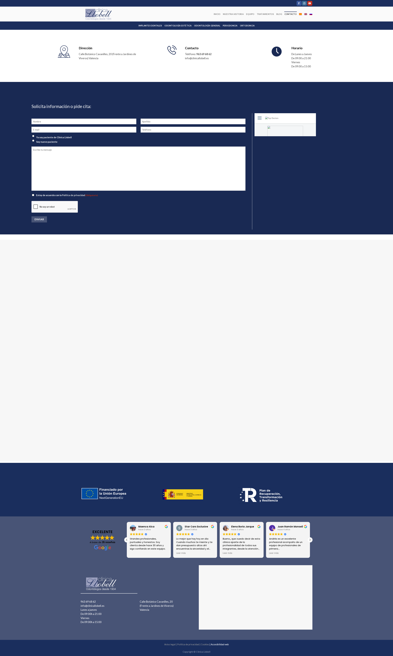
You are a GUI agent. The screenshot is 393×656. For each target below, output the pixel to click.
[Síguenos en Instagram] (304, 3)
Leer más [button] (134, 553)
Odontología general (207, 25)
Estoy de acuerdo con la (67, 195)
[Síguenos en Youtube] (309, 3)
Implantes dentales (150, 25)
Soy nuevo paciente (46, 141)
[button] (310, 540)
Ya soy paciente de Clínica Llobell (54, 137)
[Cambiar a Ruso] (310, 14)
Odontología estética (177, 25)
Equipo (250, 14)
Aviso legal (169, 644)
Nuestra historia (233, 14)
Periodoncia (230, 25)
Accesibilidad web (220, 644)
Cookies (205, 644)
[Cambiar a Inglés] (305, 14)
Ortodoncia (247, 25)
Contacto (290, 14)
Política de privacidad (73, 195)
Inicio (217, 14)
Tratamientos (265, 14)
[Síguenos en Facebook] (299, 3)
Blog (279, 14)
